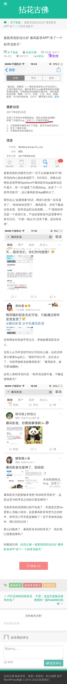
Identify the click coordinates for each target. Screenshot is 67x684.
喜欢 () (35, 566)
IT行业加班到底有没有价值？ (18, 598)
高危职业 (49, 585)
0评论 (40, 56)
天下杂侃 (15, 22)
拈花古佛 (31, 52)
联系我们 (44, 679)
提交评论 (55, 663)
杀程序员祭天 (32, 585)
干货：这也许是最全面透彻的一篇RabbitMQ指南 (48, 599)
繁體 (55, 56)
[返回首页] (5, 22)
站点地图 (51, 676)
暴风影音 (15, 585)
